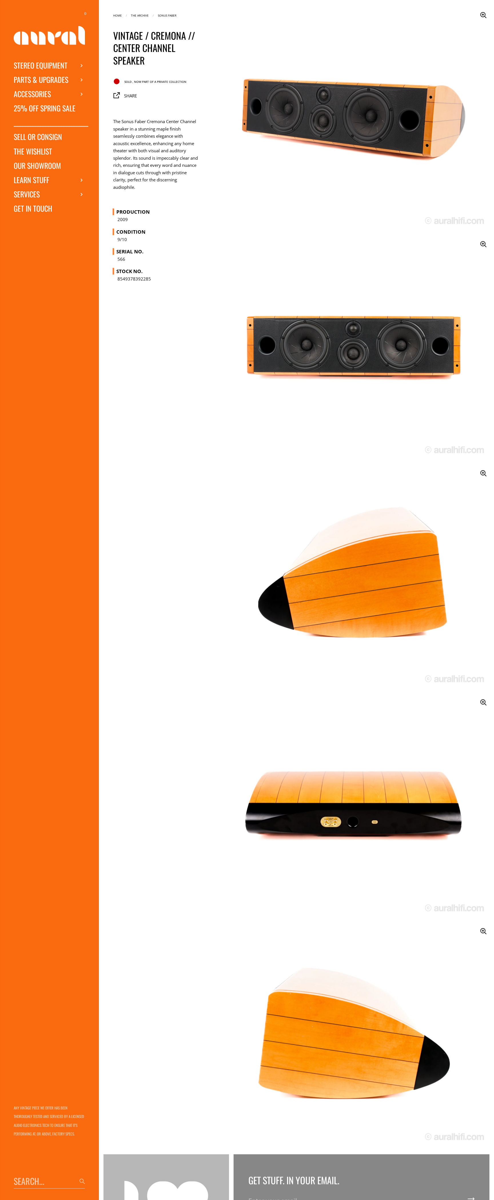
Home (117, 15)
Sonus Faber (167, 15)
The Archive (140, 15)
